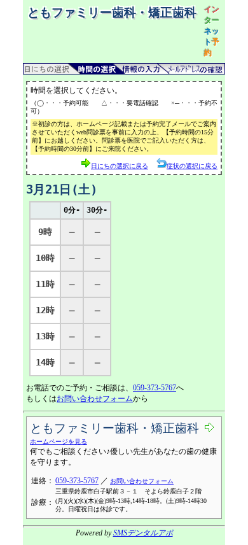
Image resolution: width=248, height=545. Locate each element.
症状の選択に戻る (192, 165)
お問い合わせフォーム (95, 398)
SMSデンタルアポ (143, 532)
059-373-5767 (154, 387)
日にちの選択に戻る (119, 165)
